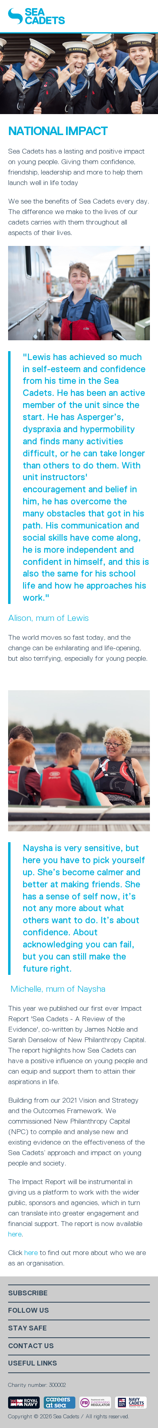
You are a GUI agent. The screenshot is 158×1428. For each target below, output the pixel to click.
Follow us (28, 1310)
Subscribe (28, 1293)
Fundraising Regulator (95, 1403)
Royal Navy (24, 1403)
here (14, 1234)
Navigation (142, 16)
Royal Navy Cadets (131, 1403)
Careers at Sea (59, 1403)
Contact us (31, 1346)
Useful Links (32, 1363)
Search (122, 16)
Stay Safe (27, 1328)
